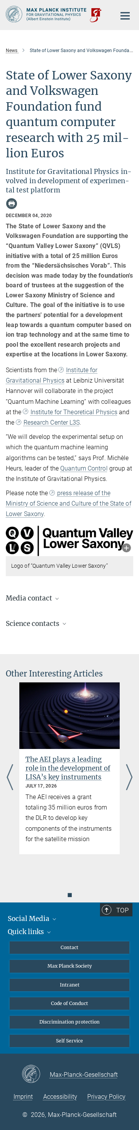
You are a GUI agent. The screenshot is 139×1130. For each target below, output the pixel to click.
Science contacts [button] (33, 623)
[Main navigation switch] (125, 16)
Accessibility (60, 1096)
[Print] (11, 203)
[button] (126, 548)
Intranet (70, 985)
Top (122, 910)
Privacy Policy (106, 1096)
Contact (69, 947)
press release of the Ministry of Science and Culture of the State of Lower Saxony (68, 503)
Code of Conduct (69, 1003)
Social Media (29, 919)
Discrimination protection (69, 1022)
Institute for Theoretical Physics (74, 412)
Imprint (23, 1096)
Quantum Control (84, 468)
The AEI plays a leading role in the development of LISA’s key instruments (67, 768)
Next (129, 778)
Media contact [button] (30, 598)
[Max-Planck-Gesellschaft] (36, 1074)
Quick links (27, 932)
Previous (10, 778)
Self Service (69, 1041)
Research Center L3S (52, 422)
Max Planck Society (69, 966)
